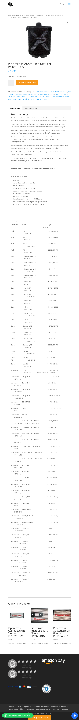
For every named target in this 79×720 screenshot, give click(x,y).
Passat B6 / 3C (25, 97)
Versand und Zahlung (16, 709)
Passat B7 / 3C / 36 (37, 97)
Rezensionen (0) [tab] (31, 108)
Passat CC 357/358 (51, 97)
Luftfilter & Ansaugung (23, 15)
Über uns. (56, 709)
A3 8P (37, 92)
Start (9, 15)
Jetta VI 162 (59, 94)
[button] (68, 23)
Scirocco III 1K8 (63, 97)
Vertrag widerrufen (39, 717)
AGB (19, 707)
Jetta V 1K (51, 94)
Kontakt (12, 707)
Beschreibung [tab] (15, 108)
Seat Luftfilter (49, 15)
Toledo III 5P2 (29, 99)
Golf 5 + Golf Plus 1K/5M (18, 94)
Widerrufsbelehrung (41, 707)
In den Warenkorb (27, 82)
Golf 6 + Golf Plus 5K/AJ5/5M (37, 94)
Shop (13, 15)
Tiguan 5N (20, 99)
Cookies (65, 709)
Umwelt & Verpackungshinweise (38, 709)
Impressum (27, 707)
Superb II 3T (12, 99)
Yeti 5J (45, 99)
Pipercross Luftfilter (37, 15)
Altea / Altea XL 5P (46, 92)
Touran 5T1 (38, 99)
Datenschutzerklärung (59, 707)
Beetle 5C (56, 92)
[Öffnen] (74, 715)
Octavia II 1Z (15, 97)
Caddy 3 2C (63, 92)
